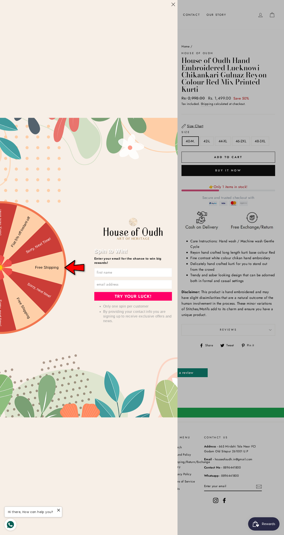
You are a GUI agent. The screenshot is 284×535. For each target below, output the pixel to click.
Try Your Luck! (133, 296)
